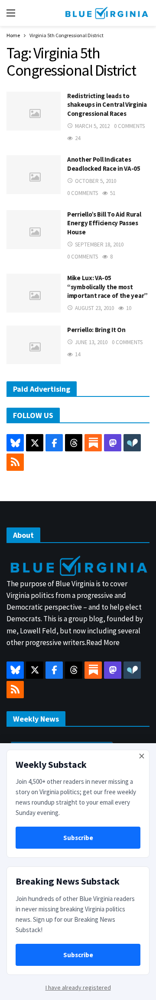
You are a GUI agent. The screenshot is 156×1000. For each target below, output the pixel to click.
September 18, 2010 (99, 244)
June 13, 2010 (91, 342)
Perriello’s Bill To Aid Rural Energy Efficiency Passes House (104, 223)
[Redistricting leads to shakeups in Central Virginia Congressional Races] (33, 111)
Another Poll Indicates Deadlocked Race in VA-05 (103, 163)
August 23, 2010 (94, 308)
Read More (103, 642)
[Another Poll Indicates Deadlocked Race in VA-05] (33, 174)
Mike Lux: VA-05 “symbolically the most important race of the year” (107, 287)
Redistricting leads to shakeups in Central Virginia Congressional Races (107, 105)
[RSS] (15, 462)
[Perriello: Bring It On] (33, 345)
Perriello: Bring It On (96, 330)
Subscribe (78, 838)
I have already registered (78, 987)
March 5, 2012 (92, 126)
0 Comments (129, 126)
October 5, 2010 (95, 181)
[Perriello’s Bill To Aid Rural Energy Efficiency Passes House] (33, 229)
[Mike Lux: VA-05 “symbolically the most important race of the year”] (33, 293)
